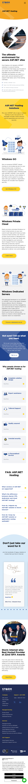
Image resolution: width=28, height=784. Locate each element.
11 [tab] (26, 609)
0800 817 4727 (21, 697)
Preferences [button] (20, 770)
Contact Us (5, 705)
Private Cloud (5, 712)
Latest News (5, 703)
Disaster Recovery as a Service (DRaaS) (12, 733)
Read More (6, 383)
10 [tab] (23, 609)
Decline (14, 777)
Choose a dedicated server (14, 322)
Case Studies (5, 699)
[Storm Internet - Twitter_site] (15, 702)
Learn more (9, 255)
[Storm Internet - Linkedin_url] (20, 702)
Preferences (14, 780)
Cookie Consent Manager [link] (7, 758)
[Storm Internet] (6, 3)
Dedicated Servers (6, 716)
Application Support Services (9, 742)
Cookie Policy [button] (11, 768)
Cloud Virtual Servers (7, 714)
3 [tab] (1, 609)
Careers (4, 701)
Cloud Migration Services (8, 729)
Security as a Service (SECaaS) (9, 725)
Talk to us (14, 355)
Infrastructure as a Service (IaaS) (10, 727)
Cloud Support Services (8, 740)
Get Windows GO (11, 189)
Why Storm (5, 697)
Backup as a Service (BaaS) (9, 731)
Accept (14, 774)
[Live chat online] (24, 780)
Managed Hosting (6, 723)
